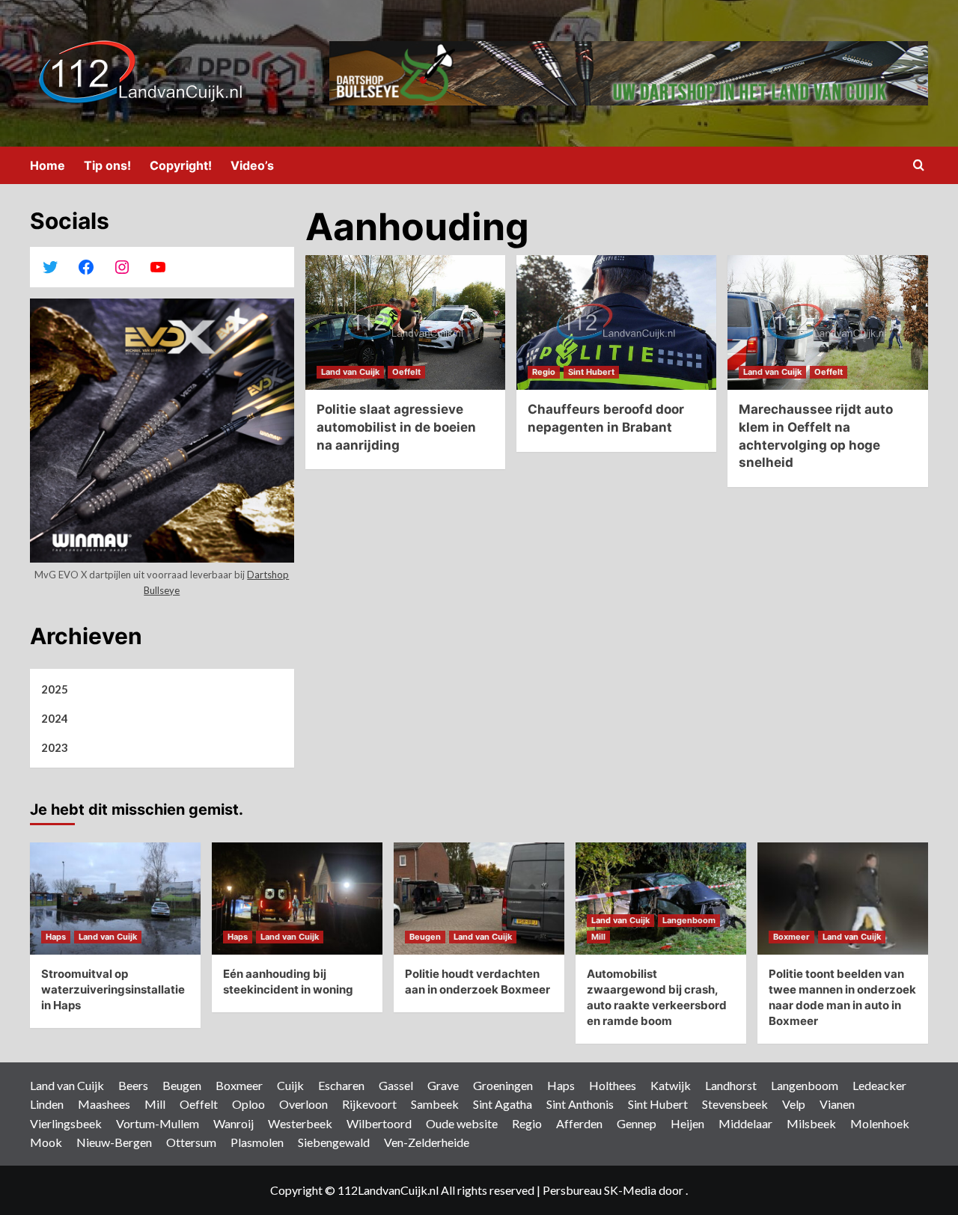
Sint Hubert (591, 372)
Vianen (837, 1104)
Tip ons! (107, 165)
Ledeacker (879, 1085)
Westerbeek (300, 1123)
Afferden (579, 1123)
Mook (46, 1142)
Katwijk (670, 1085)
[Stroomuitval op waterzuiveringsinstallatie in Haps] (115, 898)
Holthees (612, 1085)
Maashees (104, 1104)
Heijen (687, 1123)
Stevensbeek (735, 1104)
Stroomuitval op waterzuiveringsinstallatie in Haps (113, 989)
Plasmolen (257, 1142)
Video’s (252, 165)
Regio (543, 372)
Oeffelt (406, 372)
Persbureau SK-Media (601, 1190)
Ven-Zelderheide (426, 1142)
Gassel (396, 1085)
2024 (54, 718)
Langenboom (689, 920)
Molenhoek (879, 1123)
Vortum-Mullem (157, 1123)
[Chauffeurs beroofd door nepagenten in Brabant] (616, 322)
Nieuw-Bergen (114, 1142)
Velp (793, 1104)
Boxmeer (791, 936)
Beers (133, 1085)
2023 (54, 747)
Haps (56, 936)
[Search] (918, 166)
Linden (47, 1104)
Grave (443, 1085)
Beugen (425, 936)
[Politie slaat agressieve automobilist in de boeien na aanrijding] (405, 322)
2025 (54, 689)
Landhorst (731, 1085)
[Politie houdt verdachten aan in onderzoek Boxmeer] (479, 898)
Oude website (462, 1123)
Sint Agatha (502, 1104)
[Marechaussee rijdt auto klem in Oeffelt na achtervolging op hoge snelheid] (827, 322)
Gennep (636, 1123)
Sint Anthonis (580, 1104)
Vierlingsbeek (66, 1123)
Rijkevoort (369, 1104)
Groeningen (503, 1085)
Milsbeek (811, 1123)
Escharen (341, 1085)
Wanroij (233, 1123)
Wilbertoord (379, 1123)
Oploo (248, 1104)
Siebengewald (334, 1142)
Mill (598, 936)
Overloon (303, 1104)
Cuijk (290, 1085)
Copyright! (181, 165)
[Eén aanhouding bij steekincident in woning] (297, 898)
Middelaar (745, 1123)
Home (47, 165)
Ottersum (191, 1142)
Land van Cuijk (350, 372)
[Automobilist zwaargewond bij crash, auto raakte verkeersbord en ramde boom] (661, 898)
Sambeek (435, 1104)
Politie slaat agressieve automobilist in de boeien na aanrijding (396, 427)
